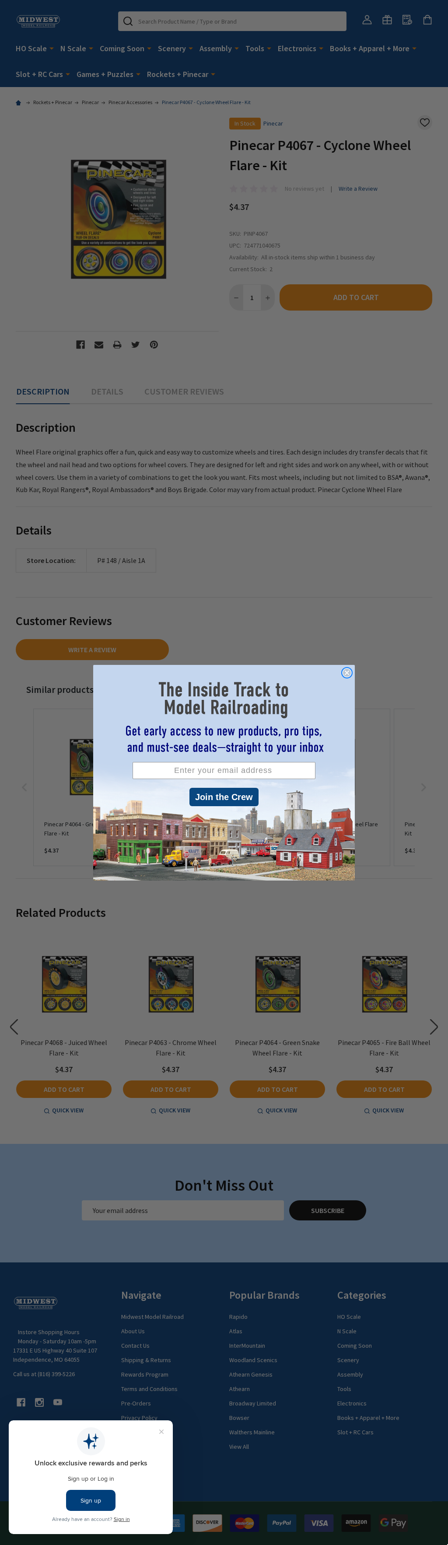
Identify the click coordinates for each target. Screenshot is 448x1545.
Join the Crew (224, 797)
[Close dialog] (347, 672)
